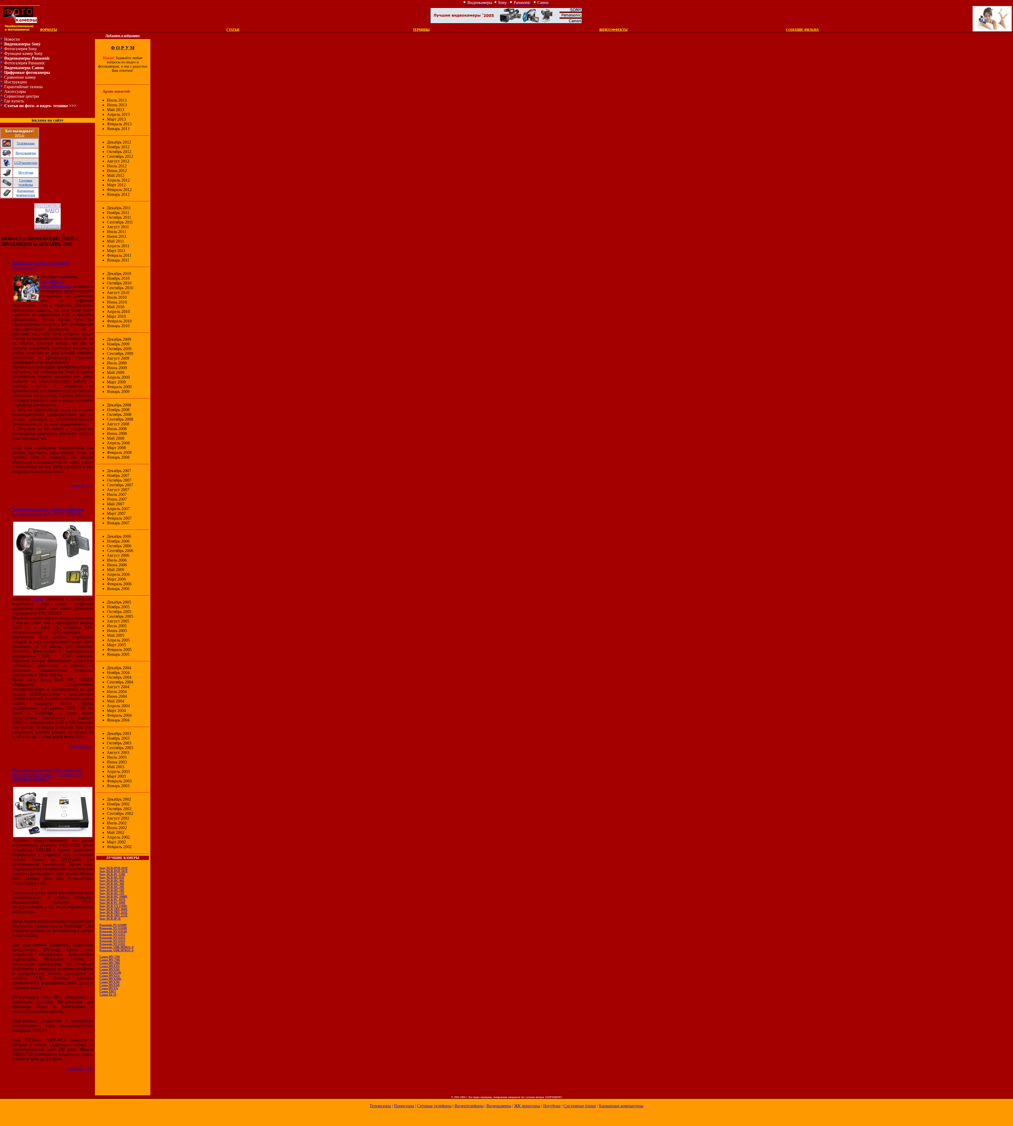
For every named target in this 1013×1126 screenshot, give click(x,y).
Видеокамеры (26, 153)
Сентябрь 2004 (120, 682)
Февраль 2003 (119, 781)
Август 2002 (118, 818)
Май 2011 (115, 241)
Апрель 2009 (118, 377)
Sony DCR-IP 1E (110, 918)
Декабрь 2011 (119, 208)
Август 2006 (118, 555)
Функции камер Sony (23, 53)
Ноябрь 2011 (118, 212)
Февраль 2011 (119, 255)
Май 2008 (115, 438)
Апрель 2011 (118, 246)
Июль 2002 (117, 823)
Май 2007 (115, 504)
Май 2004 (115, 701)
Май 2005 (115, 635)
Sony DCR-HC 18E (111, 890)
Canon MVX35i (109, 966)
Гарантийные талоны (23, 86)
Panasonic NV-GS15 (112, 940)
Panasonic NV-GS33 (112, 937)
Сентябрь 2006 (120, 550)
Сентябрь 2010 (120, 288)
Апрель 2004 (118, 706)
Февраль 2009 (119, 386)
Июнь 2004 (117, 696)
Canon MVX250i (110, 972)
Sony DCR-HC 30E (111, 883)
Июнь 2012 (117, 170)
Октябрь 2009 (119, 348)
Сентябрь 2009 (120, 353)
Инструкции (15, 82)
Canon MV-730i (109, 959)
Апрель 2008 (118, 443)
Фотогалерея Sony (20, 48)
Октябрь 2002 (119, 808)
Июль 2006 (117, 560)
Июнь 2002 (117, 827)
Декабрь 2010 (119, 273)
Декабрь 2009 (119, 339)
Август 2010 (118, 292)
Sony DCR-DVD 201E (113, 868)
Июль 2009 (117, 363)
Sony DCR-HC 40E (111, 880)
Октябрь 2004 (119, 677)
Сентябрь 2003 (120, 747)
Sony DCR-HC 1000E (113, 896)
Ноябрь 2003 (118, 738)
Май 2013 (115, 109)
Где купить (14, 101)
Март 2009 (116, 382)
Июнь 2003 (117, 762)
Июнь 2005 (117, 630)
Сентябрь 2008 (120, 419)
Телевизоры (26, 143)
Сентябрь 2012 (120, 156)
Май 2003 (115, 766)
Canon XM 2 (107, 991)
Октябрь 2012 (119, 151)
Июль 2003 (117, 757)
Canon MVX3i (108, 988)
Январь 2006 (118, 588)
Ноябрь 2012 (118, 147)
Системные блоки (579, 1106)
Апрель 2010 (118, 311)
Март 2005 (116, 645)
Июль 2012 (117, 166)
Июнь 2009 (117, 367)
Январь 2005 (118, 654)
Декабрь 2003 (119, 733)
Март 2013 (116, 119)
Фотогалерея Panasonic (24, 63)
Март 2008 (116, 447)
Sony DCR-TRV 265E (113, 912)
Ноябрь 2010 (118, 278)
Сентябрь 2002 (120, 813)
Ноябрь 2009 (118, 344)
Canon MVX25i (109, 975)
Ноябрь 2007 (118, 475)
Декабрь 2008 (119, 405)
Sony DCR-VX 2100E (113, 906)
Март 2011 (116, 250)
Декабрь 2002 (119, 799)
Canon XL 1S (107, 994)
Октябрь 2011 (119, 217)
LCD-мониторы (25, 163)
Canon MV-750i (109, 956)
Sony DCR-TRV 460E (113, 909)
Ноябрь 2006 (118, 541)
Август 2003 (118, 752)
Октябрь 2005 (119, 611)
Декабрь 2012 (119, 142)
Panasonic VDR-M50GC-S (116, 947)
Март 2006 (116, 579)
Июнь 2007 (117, 499)
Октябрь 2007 (119, 480)
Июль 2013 (117, 100)
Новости (12, 39)
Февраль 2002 (119, 846)
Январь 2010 (118, 326)
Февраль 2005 (119, 649)
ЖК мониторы (527, 1106)
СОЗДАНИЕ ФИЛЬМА (802, 30)
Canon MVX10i (109, 985)
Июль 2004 (117, 691)
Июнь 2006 (117, 565)
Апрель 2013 (118, 114)
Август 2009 (118, 358)
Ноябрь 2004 (118, 672)
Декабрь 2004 (119, 668)
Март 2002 (116, 842)
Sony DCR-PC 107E (112, 899)
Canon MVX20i (109, 982)
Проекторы (404, 1106)
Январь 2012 (118, 194)
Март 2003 (116, 776)
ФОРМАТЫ (48, 30)
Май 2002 (115, 832)
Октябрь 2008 (119, 414)
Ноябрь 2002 (118, 804)
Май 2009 (115, 372)
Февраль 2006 (119, 584)
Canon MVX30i (109, 969)
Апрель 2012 (118, 180)
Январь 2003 (118, 785)
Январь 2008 (118, 457)
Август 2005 (118, 621)
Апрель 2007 (118, 508)
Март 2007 (116, 513)
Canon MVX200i (110, 978)
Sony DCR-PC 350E (112, 874)
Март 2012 (116, 185)
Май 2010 (115, 307)
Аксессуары (15, 91)
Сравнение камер (20, 77)
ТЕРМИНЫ (421, 30)
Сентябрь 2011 (120, 222)
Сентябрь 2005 (120, 616)
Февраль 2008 (119, 452)
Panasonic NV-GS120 (113, 931)
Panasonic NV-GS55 (112, 934)
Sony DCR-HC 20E (111, 887)
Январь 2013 (118, 128)
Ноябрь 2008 (118, 409)
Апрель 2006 (118, 574)
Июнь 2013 (117, 105)
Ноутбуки (25, 172)
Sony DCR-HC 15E (111, 893)
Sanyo (38, 599)
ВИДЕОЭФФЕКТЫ (613, 30)
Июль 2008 (117, 428)
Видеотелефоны (469, 1106)
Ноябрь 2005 (118, 607)
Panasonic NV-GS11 (112, 944)
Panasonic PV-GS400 (113, 925)
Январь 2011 (118, 260)
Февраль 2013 (119, 124)
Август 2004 (118, 687)
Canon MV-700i (109, 963)
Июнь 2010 (117, 302)
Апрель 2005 (118, 640)
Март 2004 (116, 710)
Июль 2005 (117, 626)
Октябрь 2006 (119, 546)
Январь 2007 (118, 523)
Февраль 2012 (119, 189)
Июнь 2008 (117, 433)
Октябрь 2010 (119, 283)
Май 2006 (115, 569)
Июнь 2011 (117, 236)
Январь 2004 (118, 720)
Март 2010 (116, 316)
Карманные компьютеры (25, 193)
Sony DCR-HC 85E (111, 877)
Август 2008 (118, 424)
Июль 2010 (117, 297)
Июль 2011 (116, 231)
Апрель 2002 (118, 837)
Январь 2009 (118, 391)
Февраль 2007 (119, 518)
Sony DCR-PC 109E (112, 902)
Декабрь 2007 (119, 470)
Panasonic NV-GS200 (113, 928)
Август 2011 (118, 227)
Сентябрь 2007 (120, 485)
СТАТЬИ (232, 30)
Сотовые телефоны (25, 182)
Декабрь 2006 (119, 536)
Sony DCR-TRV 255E (113, 915)
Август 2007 (118, 489)
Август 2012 (118, 161)
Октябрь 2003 (119, 743)
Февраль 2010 (119, 321)
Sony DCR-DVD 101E (113, 871)
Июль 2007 (117, 494)
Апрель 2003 (118, 771)
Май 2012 (115, 175)
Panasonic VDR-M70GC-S (116, 950)
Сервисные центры (21, 96)
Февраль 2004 (119, 715)
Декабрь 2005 (119, 602)
